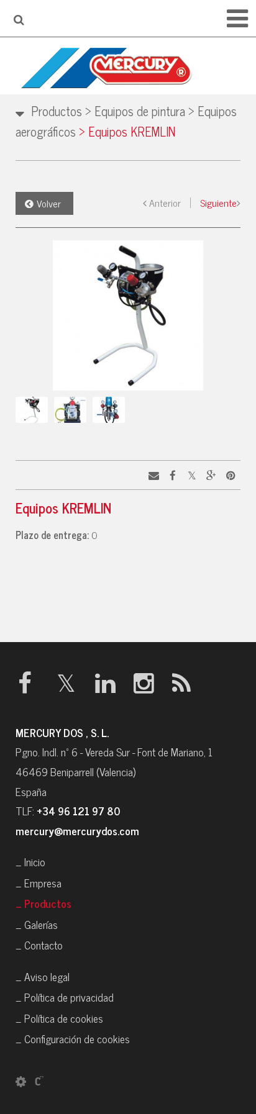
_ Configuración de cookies (73, 1039)
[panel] (21, 1081)
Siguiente (218, 202)
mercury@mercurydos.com (77, 831)
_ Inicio (30, 862)
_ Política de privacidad (65, 997)
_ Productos (43, 903)
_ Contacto (39, 945)
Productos (56, 111)
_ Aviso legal (43, 976)
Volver (49, 203)
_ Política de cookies (59, 1018)
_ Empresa (39, 883)
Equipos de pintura (135, 111)
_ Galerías (37, 924)
